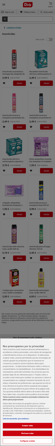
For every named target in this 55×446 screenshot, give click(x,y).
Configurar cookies (27, 441)
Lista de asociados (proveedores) (16, 418)
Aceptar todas (27, 425)
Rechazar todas (27, 433)
